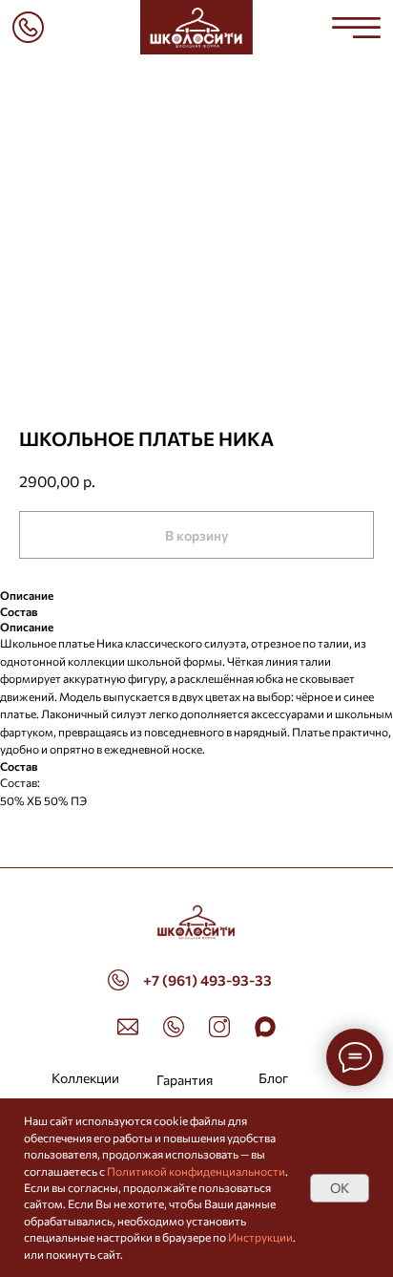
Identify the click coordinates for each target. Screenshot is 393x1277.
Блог (273, 1078)
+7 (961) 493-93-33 (207, 980)
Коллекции (85, 1078)
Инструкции (260, 1237)
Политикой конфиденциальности (196, 1171)
